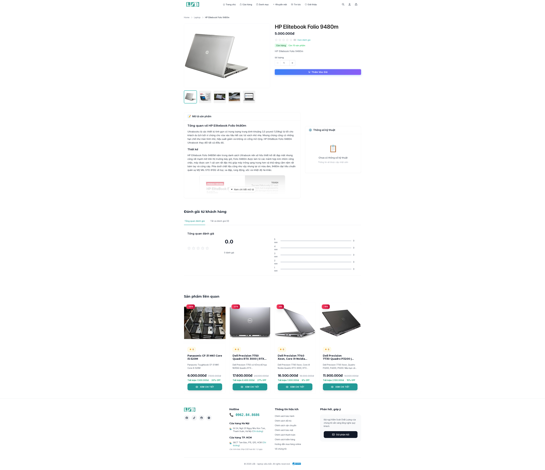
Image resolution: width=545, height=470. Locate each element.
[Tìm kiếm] (343, 4)
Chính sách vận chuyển (285, 425)
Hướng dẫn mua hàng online (288, 444)
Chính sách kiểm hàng (285, 439)
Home (186, 17)
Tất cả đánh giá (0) (219, 221)
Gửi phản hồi (342, 434)
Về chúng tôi (281, 449)
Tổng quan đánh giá (195, 221)
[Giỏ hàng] (356, 4)
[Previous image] (189, 56)
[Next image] (265, 56)
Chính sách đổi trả (283, 421)
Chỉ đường (257, 431)
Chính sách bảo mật (284, 430)
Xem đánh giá (303, 40)
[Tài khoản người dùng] (349, 4)
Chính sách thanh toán (285, 435)
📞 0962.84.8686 (244, 415)
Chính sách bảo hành (284, 416)
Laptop (197, 17)
